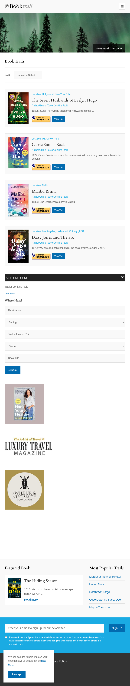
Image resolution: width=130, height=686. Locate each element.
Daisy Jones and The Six (53, 237)
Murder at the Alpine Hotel (105, 576)
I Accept (17, 674)
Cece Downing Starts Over (105, 599)
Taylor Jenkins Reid (57, 105)
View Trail (58, 119)
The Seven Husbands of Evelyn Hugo (64, 100)
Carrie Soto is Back (48, 145)
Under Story (96, 584)
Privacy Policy (58, 661)
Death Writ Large (99, 592)
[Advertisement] (24, 533)
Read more (31, 599)
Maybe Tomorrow (99, 607)
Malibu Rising (44, 191)
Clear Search (10, 293)
